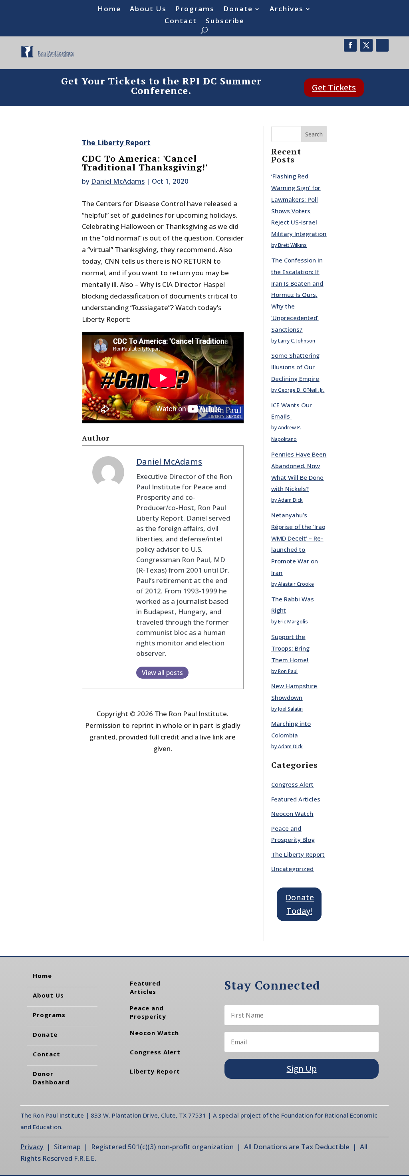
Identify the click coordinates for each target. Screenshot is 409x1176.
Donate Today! (300, 904)
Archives (287, 9)
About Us (148, 9)
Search (314, 134)
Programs (194, 9)
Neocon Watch (292, 813)
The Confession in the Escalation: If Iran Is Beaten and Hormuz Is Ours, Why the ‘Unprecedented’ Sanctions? (297, 294)
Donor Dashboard (51, 1078)
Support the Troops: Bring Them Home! (290, 648)
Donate (238, 9)
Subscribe (225, 21)
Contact (181, 21)
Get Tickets (334, 87)
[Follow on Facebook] (350, 45)
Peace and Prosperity (148, 1012)
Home (109, 9)
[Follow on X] (366, 45)
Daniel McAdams (118, 181)
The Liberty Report (116, 142)
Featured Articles (295, 799)
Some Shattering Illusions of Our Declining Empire (295, 367)
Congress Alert (292, 784)
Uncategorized (292, 869)
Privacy (32, 1146)
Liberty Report (155, 1071)
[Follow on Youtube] (382, 45)
